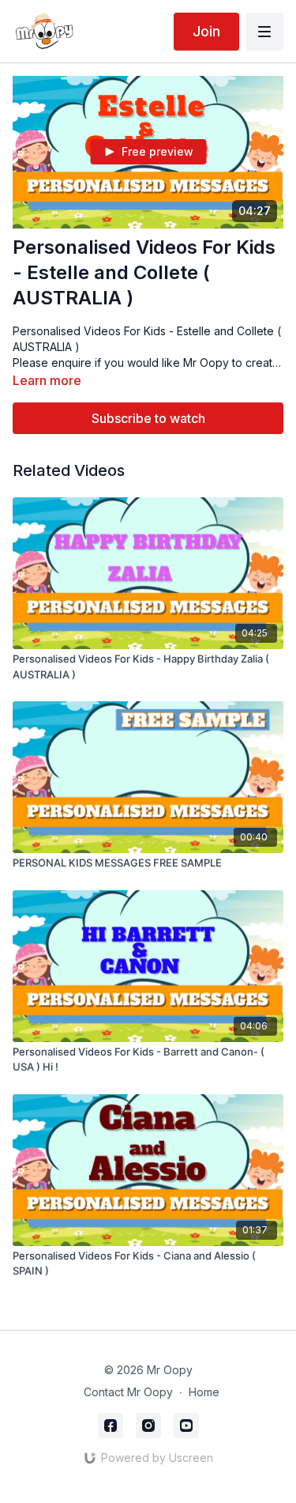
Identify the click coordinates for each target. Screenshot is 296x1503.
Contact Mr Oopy (128, 1392)
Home (204, 1392)
